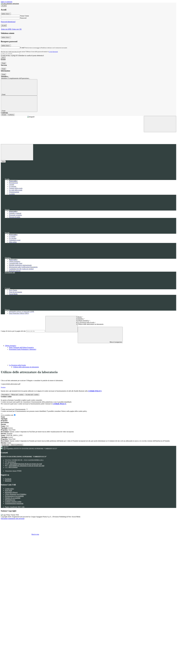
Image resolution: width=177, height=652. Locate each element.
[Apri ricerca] (160, 124)
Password (23, 18)
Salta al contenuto (6, 2)
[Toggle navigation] (17, 152)
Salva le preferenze (16, 445)
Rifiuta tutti (17, 394)
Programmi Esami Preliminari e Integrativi (22, 349)
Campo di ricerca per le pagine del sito (13, 331)
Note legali (8, 490)
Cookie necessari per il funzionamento (13, 409)
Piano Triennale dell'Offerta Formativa (21, 347)
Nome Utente (24, 16)
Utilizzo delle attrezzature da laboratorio (26, 367)
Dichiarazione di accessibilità (14, 496)
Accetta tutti (5, 445)
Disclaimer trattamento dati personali (12, 518)
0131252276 (12, 462)
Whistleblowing (10, 500)
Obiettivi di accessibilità (12, 498)
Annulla (4, 115)
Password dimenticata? (8, 22)
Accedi (4, 5)
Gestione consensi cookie (13, 501)
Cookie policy (9, 489)
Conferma (11, 115)
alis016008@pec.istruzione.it (26, 465)
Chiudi (3, 63)
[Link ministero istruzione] (10, 3)
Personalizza (5, 394)
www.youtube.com (7, 415)
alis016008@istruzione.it (26, 464)
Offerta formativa (10, 346)
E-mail (22, 48)
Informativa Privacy (11, 492)
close (3, 161)
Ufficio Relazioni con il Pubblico (15, 494)
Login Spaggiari (53, 51)
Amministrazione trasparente (14, 503)
